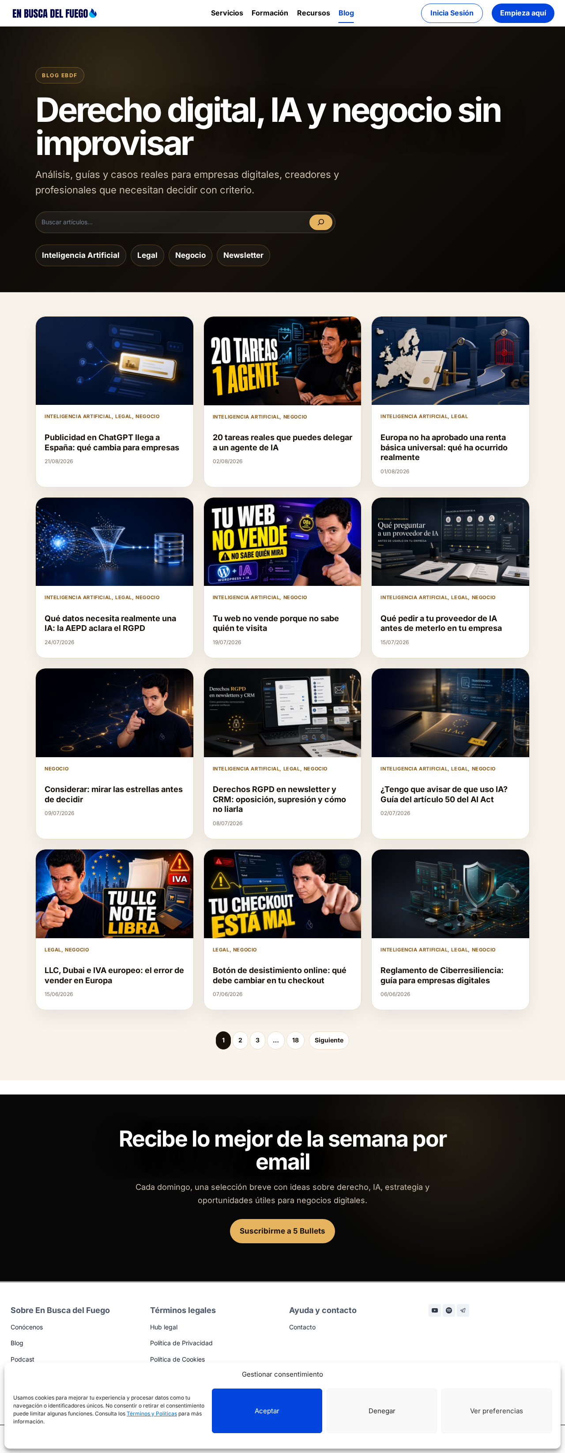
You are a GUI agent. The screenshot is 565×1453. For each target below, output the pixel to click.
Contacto (302, 1327)
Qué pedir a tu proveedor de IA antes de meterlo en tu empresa (441, 623)
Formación (270, 12)
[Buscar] (320, 222)
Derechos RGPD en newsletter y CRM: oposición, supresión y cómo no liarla (279, 799)
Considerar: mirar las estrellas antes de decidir (114, 794)
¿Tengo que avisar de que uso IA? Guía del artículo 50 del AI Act (444, 794)
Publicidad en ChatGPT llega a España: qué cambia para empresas (112, 442)
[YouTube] (435, 1310)
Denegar (382, 1411)
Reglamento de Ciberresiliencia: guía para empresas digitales (442, 975)
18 (295, 1040)
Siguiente (329, 1040)
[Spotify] (449, 1310)
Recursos (313, 12)
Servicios (227, 12)
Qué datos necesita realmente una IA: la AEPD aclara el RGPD (110, 623)
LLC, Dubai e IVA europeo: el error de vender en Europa (114, 975)
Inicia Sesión (452, 12)
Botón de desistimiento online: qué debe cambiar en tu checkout (280, 975)
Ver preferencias (496, 1411)
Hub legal (163, 1327)
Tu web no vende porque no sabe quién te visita (276, 623)
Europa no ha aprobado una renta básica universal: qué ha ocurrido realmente (444, 447)
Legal (147, 255)
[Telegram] (463, 1310)
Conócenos (27, 1327)
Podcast (22, 1359)
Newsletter (243, 255)
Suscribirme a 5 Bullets (282, 1231)
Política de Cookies (177, 1359)
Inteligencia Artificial (81, 255)
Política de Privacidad (181, 1343)
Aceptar (267, 1411)
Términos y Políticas (152, 1413)
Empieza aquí (523, 12)
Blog (346, 12)
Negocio (190, 255)
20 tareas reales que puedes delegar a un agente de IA (282, 442)
